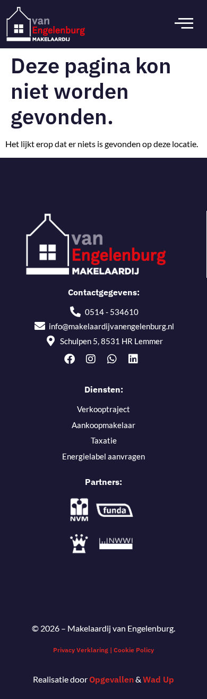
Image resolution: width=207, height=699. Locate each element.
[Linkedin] (133, 359)
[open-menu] (184, 24)
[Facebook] (69, 359)
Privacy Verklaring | (83, 650)
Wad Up (158, 679)
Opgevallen (111, 679)
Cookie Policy (134, 650)
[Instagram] (90, 359)
